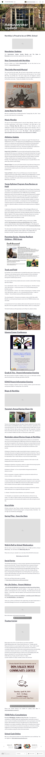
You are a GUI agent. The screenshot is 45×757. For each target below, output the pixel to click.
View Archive (32, 753)
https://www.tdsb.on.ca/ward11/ (12, 710)
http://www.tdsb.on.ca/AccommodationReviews (19, 222)
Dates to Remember (10, 745)
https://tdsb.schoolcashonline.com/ (19, 738)
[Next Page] (43, 2)
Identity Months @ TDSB (35, 745)
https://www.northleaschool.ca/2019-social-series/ (17, 580)
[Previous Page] (40, 2)
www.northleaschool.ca (14, 65)
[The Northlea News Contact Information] (15, 2)
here (21, 511)
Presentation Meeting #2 (34, 225)
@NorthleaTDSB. (23, 63)
